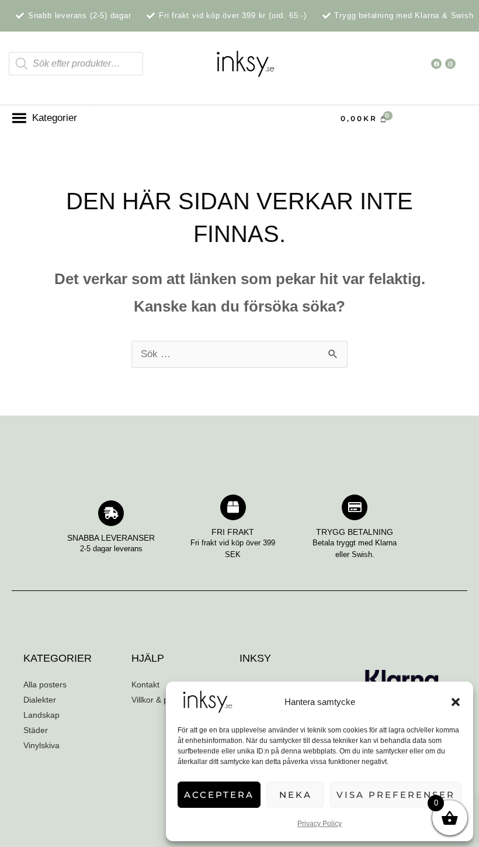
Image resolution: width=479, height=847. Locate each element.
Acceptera (219, 794)
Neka (295, 794)
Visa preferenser (395, 794)
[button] (455, 702)
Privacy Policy (319, 824)
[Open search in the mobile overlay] (76, 63)
